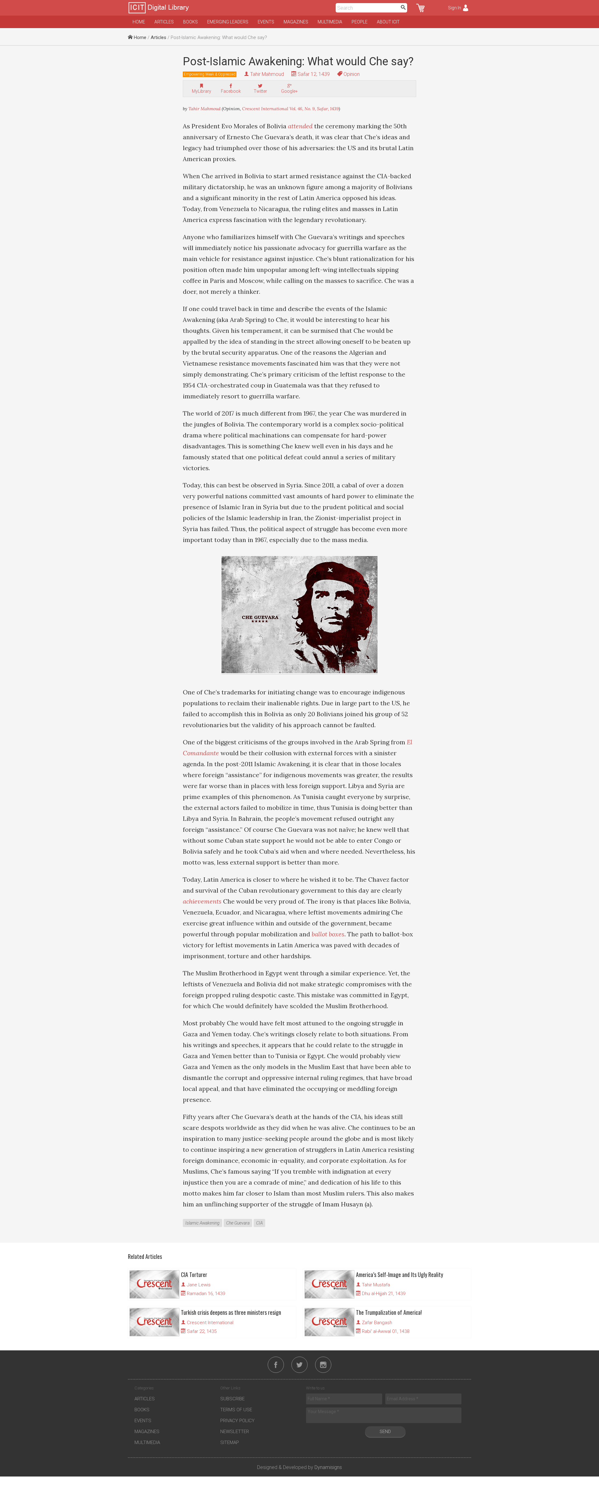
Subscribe (232, 1399)
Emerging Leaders (227, 21)
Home (139, 21)
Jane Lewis (199, 1285)
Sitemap (229, 1442)
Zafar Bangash (377, 1322)
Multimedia (330, 21)
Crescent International (210, 1322)
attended (301, 126)
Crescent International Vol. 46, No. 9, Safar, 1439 (290, 108)
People (360, 21)
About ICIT (388, 21)
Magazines (296, 21)
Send (385, 1431)
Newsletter (234, 1431)
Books (190, 21)
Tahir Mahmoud (267, 74)
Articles (164, 21)
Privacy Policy (237, 1420)
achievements (203, 901)
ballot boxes (328, 934)
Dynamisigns (328, 1467)
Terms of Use (236, 1410)
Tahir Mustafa (376, 1285)
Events (266, 21)
